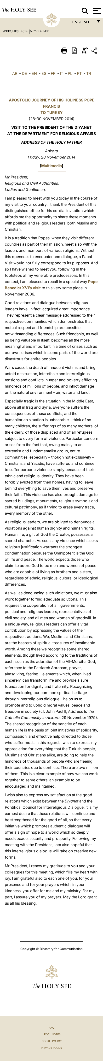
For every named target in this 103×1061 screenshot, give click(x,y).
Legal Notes (52, 1034)
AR (14, 73)
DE (24, 73)
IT (61, 73)
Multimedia (51, 165)
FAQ (51, 1027)
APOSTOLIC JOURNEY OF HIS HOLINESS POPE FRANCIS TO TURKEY (51, 106)
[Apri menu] (96, 11)
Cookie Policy (52, 1041)
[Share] (95, 51)
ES (43, 73)
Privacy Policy (51, 1047)
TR (88, 73)
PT (79, 73)
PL (70, 73)
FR (53, 73)
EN (34, 73)
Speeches (10, 31)
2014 (25, 31)
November (39, 31)
